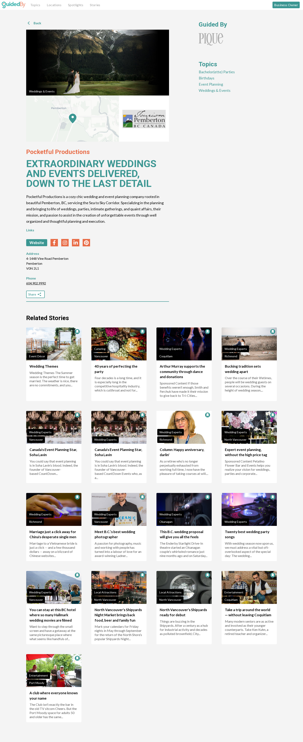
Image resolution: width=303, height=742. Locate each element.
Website (36, 242)
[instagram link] (65, 242)
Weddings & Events (42, 91)
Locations (54, 5)
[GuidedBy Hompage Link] (13, 5)
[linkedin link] (75, 242)
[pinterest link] (86, 242)
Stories (95, 5)
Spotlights (75, 5)
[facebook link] (54, 242)
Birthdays (206, 78)
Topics (35, 5)
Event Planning (211, 84)
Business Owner (286, 5)
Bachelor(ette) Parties (217, 72)
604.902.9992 (36, 283)
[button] (73, 118)
